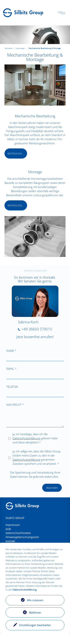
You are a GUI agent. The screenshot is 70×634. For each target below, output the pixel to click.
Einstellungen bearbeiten (35, 625)
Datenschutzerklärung (26, 438)
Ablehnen (35, 612)
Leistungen (20, 48)
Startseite (8, 48)
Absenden (52, 488)
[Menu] (61, 13)
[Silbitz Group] (23, 12)
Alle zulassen (35, 600)
